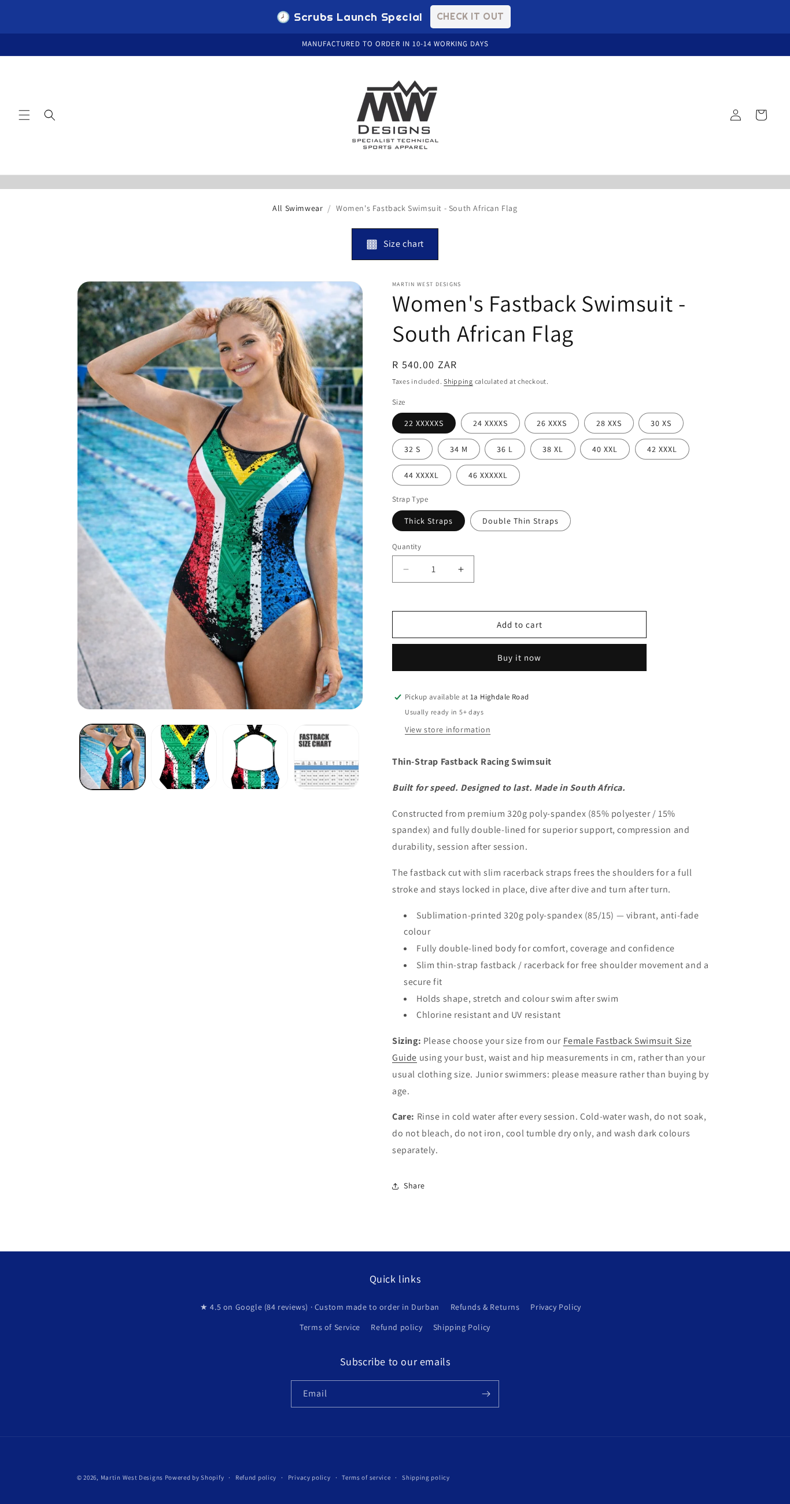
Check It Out (470, 16)
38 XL (552, 449)
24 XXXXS (490, 423)
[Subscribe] (486, 1393)
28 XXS (609, 423)
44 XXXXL (421, 475)
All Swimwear (297, 208)
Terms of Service (330, 1327)
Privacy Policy (555, 1307)
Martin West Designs (132, 1477)
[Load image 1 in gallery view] (112, 757)
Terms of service (366, 1477)
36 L (505, 449)
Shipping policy (426, 1477)
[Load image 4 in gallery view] (326, 757)
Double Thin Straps (520, 521)
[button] (24, 115)
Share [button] (414, 1185)
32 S (412, 449)
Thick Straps (428, 521)
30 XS (661, 423)
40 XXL (605, 449)
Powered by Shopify (194, 1477)
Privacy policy (309, 1477)
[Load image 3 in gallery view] (255, 757)
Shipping (458, 381)
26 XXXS (552, 423)
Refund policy (396, 1327)
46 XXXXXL (488, 475)
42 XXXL (662, 449)
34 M (459, 449)
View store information (447, 729)
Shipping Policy (461, 1327)
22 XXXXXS (424, 423)
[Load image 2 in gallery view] (183, 757)
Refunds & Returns (485, 1307)
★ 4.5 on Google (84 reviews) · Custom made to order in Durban (320, 1307)
